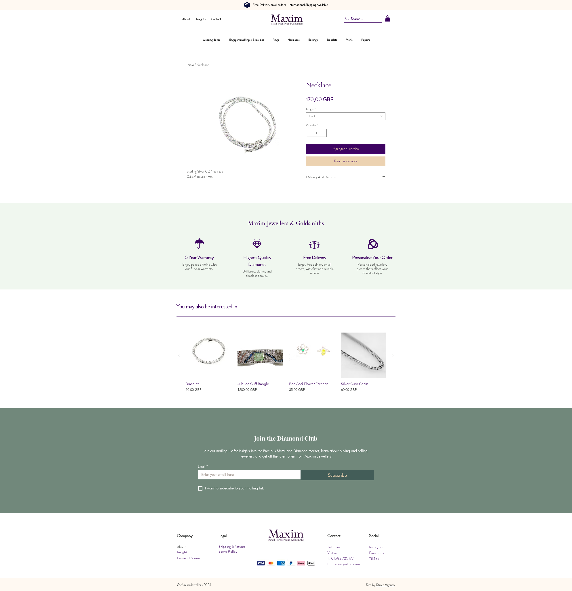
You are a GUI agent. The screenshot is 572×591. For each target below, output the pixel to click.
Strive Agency (385, 584)
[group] (286, 362)
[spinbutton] (316, 133)
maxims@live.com (346, 564)
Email (203, 466)
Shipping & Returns (232, 546)
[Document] (247, 5)
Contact (216, 19)
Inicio (190, 64)
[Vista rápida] (208, 355)
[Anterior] (179, 355)
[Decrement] (309, 133)
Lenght (310, 109)
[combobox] (345, 116)
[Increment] (323, 133)
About (186, 19)
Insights (201, 19)
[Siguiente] (392, 355)
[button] (387, 18)
